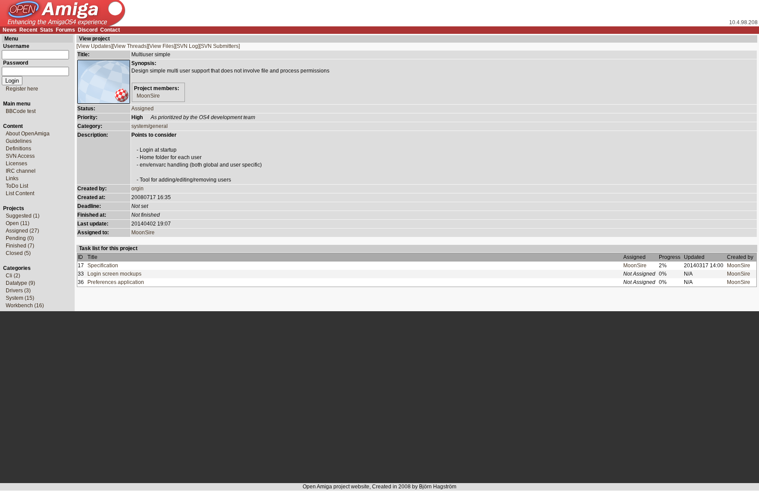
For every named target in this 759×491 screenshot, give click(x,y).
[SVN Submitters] (219, 46)
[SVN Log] (187, 46)
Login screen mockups (114, 274)
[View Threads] (130, 46)
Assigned (142, 108)
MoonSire (148, 96)
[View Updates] (94, 46)
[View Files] (161, 46)
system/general (149, 126)
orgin (137, 188)
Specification (102, 265)
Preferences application (115, 282)
